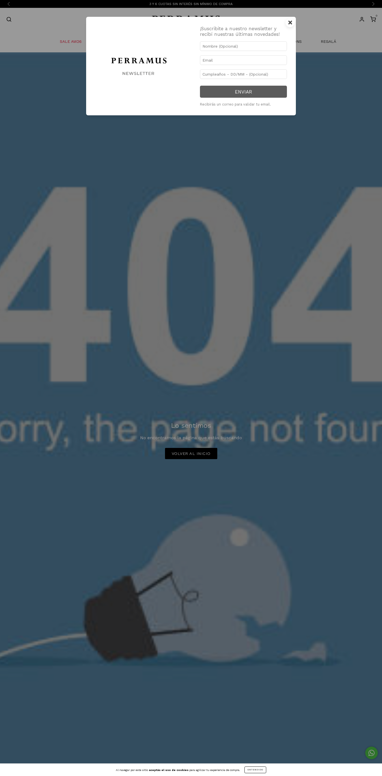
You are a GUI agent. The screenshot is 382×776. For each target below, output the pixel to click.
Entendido (255, 769)
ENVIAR (243, 92)
